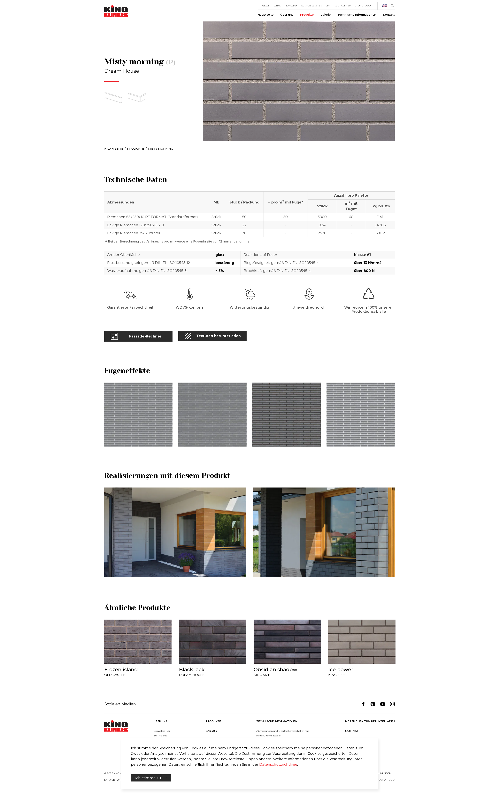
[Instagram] (392, 704)
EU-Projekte (160, 735)
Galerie (325, 14)
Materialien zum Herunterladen (353, 5)
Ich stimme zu (148, 778)
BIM (328, 5)
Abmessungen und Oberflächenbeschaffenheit (282, 730)
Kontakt (389, 14)
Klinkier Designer (311, 5)
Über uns (286, 14)
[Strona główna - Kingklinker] (116, 726)
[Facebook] (363, 704)
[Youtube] (382, 704)
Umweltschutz (162, 730)
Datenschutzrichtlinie (278, 764)
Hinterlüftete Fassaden (268, 735)
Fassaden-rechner (271, 5)
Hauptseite (265, 14)
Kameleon (291, 5)
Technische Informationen (356, 14)
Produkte (307, 14)
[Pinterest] (373, 704)
